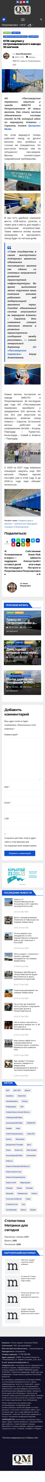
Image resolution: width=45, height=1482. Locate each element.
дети (29, 1145)
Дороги (27, 1090)
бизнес (9, 1139)
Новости (7, 32)
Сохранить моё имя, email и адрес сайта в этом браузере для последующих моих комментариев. (20, 842)
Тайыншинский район (14, 1117)
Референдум (11, 1107)
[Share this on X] (28, 540)
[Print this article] (23, 544)
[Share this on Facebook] (13, 540)
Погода (24, 1101)
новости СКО (11, 1183)
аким (18, 1128)
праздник (9, 1193)
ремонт (34, 1193)
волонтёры (20, 1139)
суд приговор (11, 1210)
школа (23, 1210)
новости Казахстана (13, 1172)
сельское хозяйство (14, 1199)
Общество (16, 32)
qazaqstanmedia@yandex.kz (18, 1362)
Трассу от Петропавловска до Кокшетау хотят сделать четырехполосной (26, 902)
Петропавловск (34, 61)
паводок (9, 1188)
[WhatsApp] (18, 540)
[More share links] (28, 544)
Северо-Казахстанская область (15, 36)
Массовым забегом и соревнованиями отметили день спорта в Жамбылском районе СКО (26, 1045)
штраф (33, 1210)
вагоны (32, 57)
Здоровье (9, 1096)
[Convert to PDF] (13, 544)
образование (25, 1183)
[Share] (38, 540)
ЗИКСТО (15, 61)
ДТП (7, 1090)
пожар (19, 1188)
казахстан (18, 1150)
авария (9, 1128)
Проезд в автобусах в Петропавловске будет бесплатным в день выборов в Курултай (26, 975)
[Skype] (33, 540)
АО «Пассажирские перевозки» (22, 350)
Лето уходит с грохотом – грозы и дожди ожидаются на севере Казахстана (26, 957)
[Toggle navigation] (23, 19)
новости (23, 61)
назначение (31, 1155)
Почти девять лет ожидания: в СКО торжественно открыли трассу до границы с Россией (26, 938)
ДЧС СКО (17, 1090)
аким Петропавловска (14, 1134)
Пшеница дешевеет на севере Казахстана (26, 991)
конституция (31, 1150)
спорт (28, 1199)
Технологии (33, 36)
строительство (12, 1204)
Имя (7, 787)
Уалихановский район (14, 1123)
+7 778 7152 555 (24, 1354)
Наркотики (22, 1096)
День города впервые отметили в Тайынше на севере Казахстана (26, 919)
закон (8, 1150)
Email (7, 803)
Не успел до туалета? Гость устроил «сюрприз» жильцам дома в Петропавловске (27, 1007)
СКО (14, 65)
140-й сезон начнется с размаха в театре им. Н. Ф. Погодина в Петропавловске (27, 1025)
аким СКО (30, 1134)
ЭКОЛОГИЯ (31, 1123)
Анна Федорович (24, 54)
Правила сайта (32, 1438)
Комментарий (11, 735)
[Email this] (18, 544)
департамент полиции (14, 1145)
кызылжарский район (14, 1155)
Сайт (6, 818)
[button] (41, 19)
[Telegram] (23, 540)
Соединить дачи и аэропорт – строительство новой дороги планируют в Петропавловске (20, 524)
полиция (29, 1188)
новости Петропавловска (15, 1177)
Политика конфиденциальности (14, 1438)
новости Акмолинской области (18, 1166)
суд (23, 1204)
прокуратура (22, 1193)
